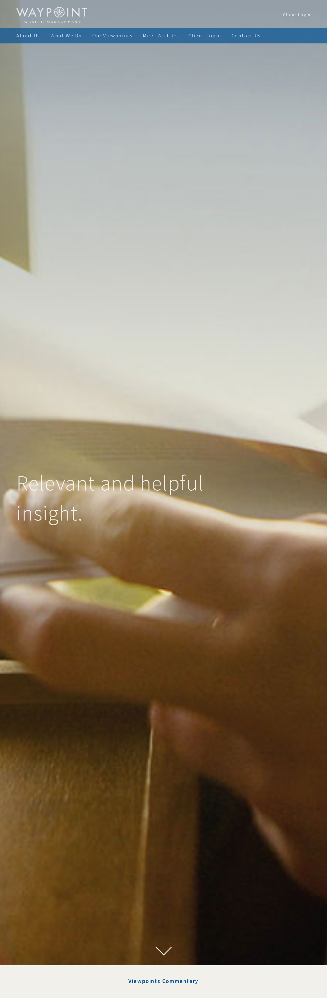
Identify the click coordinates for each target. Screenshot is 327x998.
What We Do (66, 35)
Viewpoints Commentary (163, 981)
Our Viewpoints (112, 35)
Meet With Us (160, 35)
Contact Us (246, 35)
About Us (28, 35)
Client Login (297, 15)
